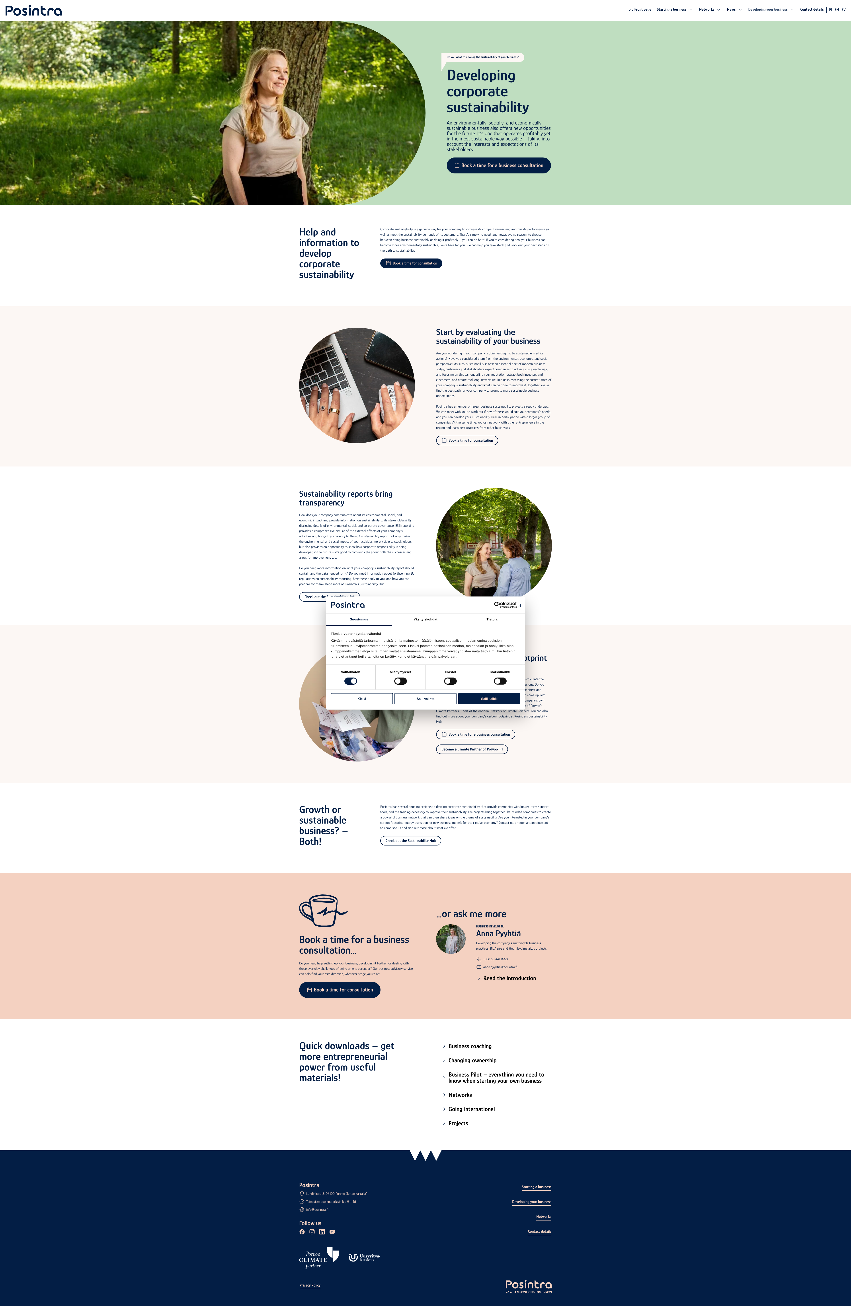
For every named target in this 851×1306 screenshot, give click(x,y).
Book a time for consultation (415, 263)
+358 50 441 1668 (495, 959)
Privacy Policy (310, 1285)
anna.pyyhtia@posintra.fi (500, 967)
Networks (543, 1216)
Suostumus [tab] (359, 619)
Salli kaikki (489, 699)
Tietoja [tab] (492, 619)
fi (830, 9)
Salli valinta (425, 699)
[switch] (400, 680)
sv (843, 9)
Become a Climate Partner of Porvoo (469, 749)
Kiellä (361, 699)
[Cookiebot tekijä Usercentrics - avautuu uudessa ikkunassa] (501, 605)
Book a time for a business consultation (502, 165)
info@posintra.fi (317, 1210)
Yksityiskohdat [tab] (425, 619)
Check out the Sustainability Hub (411, 840)
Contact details (539, 1231)
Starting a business (536, 1187)
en (837, 9)
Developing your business (531, 1201)
